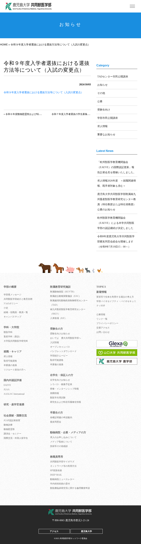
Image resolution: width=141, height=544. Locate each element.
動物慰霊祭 (9, 429)
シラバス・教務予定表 (61, 384)
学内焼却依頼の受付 (60, 483)
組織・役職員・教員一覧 (16, 312)
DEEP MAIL (56, 475)
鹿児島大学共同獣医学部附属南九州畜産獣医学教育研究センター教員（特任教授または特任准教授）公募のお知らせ (116, 202)
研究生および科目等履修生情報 (65, 402)
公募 (99, 101)
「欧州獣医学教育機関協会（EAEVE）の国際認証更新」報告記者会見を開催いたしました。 (116, 167)
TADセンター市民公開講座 (112, 76)
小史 (6, 308)
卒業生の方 (56, 412)
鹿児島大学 (86, 531)
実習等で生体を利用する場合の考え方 (115, 297)
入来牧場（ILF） (58, 318)
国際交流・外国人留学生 (16, 438)
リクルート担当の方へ (15, 369)
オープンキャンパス (60, 347)
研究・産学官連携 (14, 404)
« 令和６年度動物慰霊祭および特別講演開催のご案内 (32, 114)
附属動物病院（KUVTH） (63, 291)
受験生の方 (56, 328)
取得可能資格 (10, 361)
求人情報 (102, 126)
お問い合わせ (103, 332)
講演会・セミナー (12, 433)
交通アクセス (103, 327)
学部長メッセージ (12, 294)
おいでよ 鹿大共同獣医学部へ (65, 338)
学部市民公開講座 (107, 118)
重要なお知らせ (106, 134)
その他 (101, 93)
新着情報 (101, 292)
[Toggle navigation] (132, 6)
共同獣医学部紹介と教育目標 (18, 299)
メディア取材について (61, 441)
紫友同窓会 (55, 422)
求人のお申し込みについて (63, 437)
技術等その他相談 (59, 446)
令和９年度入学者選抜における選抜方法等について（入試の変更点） (43, 92)
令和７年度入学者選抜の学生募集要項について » (78, 114)
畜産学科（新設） (12, 336)
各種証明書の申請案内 (61, 417)
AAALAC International (14, 394)
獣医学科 (8, 332)
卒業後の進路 (10, 365)
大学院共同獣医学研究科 (16, 341)
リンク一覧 (101, 319)
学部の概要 (10, 286)
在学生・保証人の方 (61, 375)
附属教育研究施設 (60, 286)
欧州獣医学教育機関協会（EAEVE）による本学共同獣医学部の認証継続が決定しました (115, 223)
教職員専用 (56, 456)
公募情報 (100, 314)
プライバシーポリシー (107, 323)
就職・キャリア (13, 351)
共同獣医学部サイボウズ (62, 461)
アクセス (54, 531)
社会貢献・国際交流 (15, 415)
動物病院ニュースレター (62, 479)
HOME (4, 44)
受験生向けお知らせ (60, 333)
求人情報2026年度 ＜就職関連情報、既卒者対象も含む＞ (116, 183)
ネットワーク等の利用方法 (63, 466)
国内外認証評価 (13, 380)
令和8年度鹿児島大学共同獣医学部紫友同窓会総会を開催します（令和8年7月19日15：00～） (116, 241)
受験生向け (103, 109)
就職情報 (54, 393)
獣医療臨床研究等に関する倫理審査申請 (70, 488)
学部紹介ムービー (59, 355)
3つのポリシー (11, 303)
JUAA (7, 389)
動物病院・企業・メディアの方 (68, 432)
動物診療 (8, 425)
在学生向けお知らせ (60, 380)
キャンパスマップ (12, 316)
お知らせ (102, 84)
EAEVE (7, 385)
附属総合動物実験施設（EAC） (65, 296)
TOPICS (101, 286)
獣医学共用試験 (58, 397)
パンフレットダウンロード (63, 351)
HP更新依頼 (56, 470)
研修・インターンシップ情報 (64, 388)
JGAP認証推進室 (12, 420)
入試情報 (54, 342)
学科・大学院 (11, 327)
